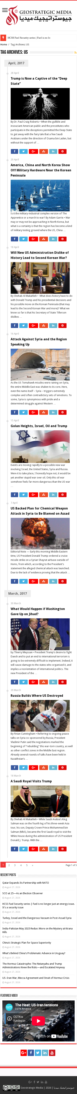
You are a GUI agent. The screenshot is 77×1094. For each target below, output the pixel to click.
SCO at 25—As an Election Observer (22, 893)
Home (3, 44)
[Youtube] (52, 1053)
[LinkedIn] (45, 1053)
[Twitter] (38, 1053)
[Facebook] (31, 1053)
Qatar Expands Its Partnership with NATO (25, 882)
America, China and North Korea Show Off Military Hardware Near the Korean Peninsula (41, 170)
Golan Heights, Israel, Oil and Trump (39, 426)
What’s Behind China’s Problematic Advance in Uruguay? (33, 953)
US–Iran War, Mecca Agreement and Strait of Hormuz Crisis (35, 977)
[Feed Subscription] (75, 52)
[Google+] (24, 1053)
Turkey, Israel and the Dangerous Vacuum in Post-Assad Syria (36, 917)
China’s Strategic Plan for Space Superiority (26, 942)
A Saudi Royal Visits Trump (31, 781)
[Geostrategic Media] (38, 15)
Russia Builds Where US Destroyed (37, 696)
